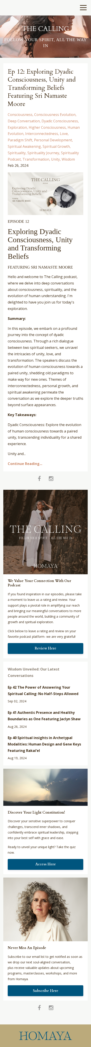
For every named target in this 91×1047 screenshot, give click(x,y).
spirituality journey (43, 152)
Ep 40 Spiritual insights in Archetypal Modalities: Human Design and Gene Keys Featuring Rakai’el (44, 744)
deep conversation (24, 121)
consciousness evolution (55, 114)
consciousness (20, 114)
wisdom (68, 159)
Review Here (45, 648)
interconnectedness (41, 133)
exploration (17, 127)
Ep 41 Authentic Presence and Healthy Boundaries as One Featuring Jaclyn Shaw (44, 715)
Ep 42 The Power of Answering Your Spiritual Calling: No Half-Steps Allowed (43, 690)
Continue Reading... (25, 463)
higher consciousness (47, 127)
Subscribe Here (45, 990)
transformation (36, 159)
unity (55, 159)
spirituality (17, 152)
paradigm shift (20, 140)
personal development (53, 140)
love (64, 133)
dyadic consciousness (60, 121)
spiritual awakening (24, 146)
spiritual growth (56, 146)
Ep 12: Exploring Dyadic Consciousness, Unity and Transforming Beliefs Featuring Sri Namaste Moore (42, 87)
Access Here (45, 864)
